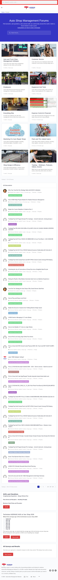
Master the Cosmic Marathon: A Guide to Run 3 (20, 209)
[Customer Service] (43, 50)
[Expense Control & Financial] (43, 104)
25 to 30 (8, 520)
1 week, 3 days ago (26, 271)
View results (15, 537)
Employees (7, 87)
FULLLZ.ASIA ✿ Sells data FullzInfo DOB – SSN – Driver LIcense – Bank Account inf (30, 366)
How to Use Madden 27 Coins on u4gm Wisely (20, 327)
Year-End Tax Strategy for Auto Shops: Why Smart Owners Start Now (26, 288)
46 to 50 (8, 526)
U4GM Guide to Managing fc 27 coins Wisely (19, 317)
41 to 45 (8, 524)
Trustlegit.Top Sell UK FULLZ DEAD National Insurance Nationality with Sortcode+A (30, 250)
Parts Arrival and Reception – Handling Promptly (15, 499)
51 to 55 (8, 527)
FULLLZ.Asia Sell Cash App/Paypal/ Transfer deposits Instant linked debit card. (28, 376)
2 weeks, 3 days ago (27, 458)
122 (48, 486)
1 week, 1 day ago (7, 119)
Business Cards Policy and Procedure (12, 503)
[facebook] (50, 570)
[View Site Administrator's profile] (5, 358)
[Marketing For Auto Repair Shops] (15, 130)
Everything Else (8, 113)
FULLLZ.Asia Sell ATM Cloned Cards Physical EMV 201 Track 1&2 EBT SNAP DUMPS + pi (31, 346)
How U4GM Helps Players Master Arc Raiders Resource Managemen (26, 199)
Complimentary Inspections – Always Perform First (15, 496)
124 (53, 486)
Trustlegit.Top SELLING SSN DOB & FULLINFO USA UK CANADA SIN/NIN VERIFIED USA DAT (31, 229)
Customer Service (38, 59)
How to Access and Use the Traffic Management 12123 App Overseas (26, 475)
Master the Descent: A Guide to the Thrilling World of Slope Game (25, 307)
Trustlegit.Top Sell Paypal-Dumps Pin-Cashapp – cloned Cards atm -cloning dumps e (30, 219)
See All (6, 506)
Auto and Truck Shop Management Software (18, 362)
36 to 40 (8, 523)
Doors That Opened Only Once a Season (19, 456)
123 (50, 486)
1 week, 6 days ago (26, 281)
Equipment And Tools (39, 87)
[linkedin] (53, 570)
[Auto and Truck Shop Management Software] (15, 50)
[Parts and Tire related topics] (43, 130)
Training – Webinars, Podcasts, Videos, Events (19, 452)
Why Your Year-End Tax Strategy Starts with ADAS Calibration (24, 190)
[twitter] (55, 570)
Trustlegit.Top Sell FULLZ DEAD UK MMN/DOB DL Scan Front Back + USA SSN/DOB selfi (30, 239)
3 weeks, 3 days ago (27, 478)
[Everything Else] (15, 104)
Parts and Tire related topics (41, 139)
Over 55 (8, 529)
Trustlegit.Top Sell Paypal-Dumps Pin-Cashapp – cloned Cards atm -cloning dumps (29, 447)
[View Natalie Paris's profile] (5, 191)
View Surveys (8, 554)
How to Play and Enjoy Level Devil (17, 298)
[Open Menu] (2, 7)
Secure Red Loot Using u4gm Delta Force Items (20, 336)
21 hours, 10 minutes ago (38, 145)
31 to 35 (8, 521)
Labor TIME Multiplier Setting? (16, 357)
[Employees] (15, 78)
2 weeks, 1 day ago (36, 67)
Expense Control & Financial (41, 113)
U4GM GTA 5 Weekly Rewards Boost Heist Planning (22, 466)
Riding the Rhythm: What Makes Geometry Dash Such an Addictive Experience (28, 279)
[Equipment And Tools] (43, 78)
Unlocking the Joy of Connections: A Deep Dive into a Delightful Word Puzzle (28, 269)
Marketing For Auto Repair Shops (14, 139)
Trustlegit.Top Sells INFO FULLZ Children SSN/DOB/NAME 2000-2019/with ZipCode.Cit (31, 396)
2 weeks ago (22, 290)
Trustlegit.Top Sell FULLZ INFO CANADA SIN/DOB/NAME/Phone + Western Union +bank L (30, 426)
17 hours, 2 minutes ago (37, 119)
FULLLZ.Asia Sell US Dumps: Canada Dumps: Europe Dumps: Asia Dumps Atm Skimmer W (31, 436)
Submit (6, 537)
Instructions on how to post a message (29, 28)
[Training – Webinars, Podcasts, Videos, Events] (43, 156)
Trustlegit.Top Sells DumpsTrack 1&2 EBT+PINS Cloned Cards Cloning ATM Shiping (30, 259)
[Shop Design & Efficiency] (15, 156)
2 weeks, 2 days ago (8, 67)
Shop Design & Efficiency (11, 165)
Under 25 (8, 519)
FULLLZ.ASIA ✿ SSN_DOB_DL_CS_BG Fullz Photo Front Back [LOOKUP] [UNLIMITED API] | (31, 386)
